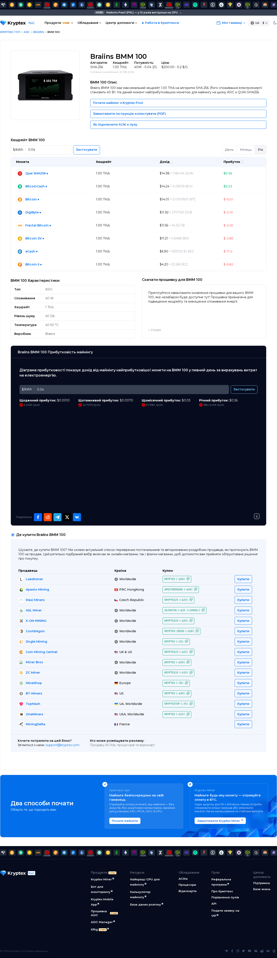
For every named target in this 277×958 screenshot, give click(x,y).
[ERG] (212, 5)
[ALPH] (160, 5)
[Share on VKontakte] (77, 517)
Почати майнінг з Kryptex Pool (118, 103)
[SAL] (256, 5)
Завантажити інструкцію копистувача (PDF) (129, 114)
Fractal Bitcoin (37, 225)
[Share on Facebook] (38, 517)
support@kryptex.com (62, 745)
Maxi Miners (35, 600)
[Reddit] (262, 951)
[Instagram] (237, 951)
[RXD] (151, 5)
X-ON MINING (36, 621)
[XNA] (238, 5)
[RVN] (204, 5)
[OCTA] (134, 5)
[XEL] (195, 5)
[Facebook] (232, 951)
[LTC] (82, 5)
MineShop (34, 683)
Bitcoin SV (33, 238)
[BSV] (29, 5)
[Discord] (256, 951)
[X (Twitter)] (243, 951)
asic (27, 32)
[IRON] (186, 5)
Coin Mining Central (41, 652)
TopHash (33, 704)
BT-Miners (34, 693)
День (229, 150)
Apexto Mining (37, 589)
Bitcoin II (32, 264)
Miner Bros (34, 662)
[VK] (268, 951)
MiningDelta (35, 724)
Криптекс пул (10, 32)
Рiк (260, 150)
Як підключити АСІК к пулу (115, 124)
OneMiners (34, 714)
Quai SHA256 (35, 173)
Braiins (38, 32)
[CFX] (221, 5)
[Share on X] (67, 517)
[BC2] (55, 5)
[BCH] (21, 5)
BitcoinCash (35, 186)
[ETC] (116, 5)
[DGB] (73, 5)
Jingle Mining (36, 642)
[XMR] (265, 5)
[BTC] (12, 5)
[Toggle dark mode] (275, 23)
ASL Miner (34, 610)
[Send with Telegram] (57, 517)
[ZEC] (108, 5)
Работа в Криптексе (162, 23)
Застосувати (86, 150)
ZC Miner (33, 673)
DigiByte (32, 212)
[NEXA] (230, 5)
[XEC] (64, 5)
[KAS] (99, 5)
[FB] (38, 5)
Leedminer (34, 579)
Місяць (246, 150)
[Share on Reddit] (48, 517)
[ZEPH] (274, 5)
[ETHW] (125, 5)
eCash (30, 251)
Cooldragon (35, 631)
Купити (243, 579)
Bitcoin (31, 199)
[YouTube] (249, 951)
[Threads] (274, 951)
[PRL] (3, 5)
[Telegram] (226, 951)
